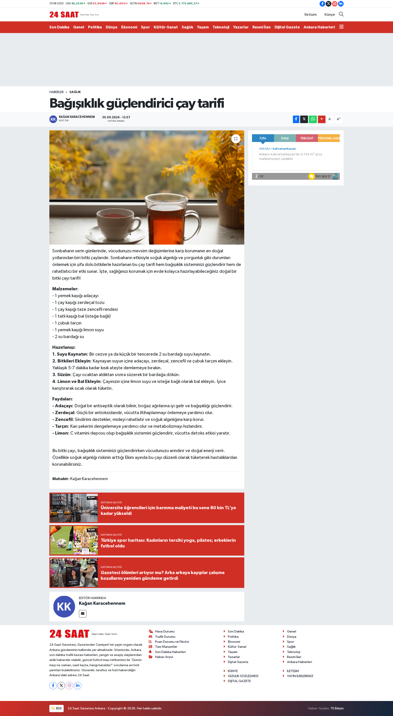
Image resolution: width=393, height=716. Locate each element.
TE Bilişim (337, 708)
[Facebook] (53, 685)
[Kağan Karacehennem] (64, 606)
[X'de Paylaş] (304, 119)
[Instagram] (69, 685)
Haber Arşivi (164, 657)
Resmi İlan (261, 27)
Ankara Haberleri (319, 27)
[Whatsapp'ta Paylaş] (313, 119)
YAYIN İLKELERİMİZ (300, 676)
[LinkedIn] (77, 685)
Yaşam (203, 27)
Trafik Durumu (165, 636)
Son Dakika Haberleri (170, 652)
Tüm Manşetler (166, 646)
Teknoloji (221, 27)
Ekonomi (129, 27)
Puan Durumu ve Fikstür (172, 641)
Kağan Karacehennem (102, 603)
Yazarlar (241, 27)
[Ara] (341, 15)
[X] (61, 685)
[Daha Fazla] (321, 119)
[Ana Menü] (341, 27)
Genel (78, 27)
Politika (95, 27)
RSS (58, 708)
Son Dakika (59, 27)
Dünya (111, 27)
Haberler (56, 92)
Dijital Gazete (287, 27)
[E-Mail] (82, 613)
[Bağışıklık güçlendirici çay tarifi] (146, 187)
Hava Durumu (165, 631)
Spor (145, 27)
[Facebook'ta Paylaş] (296, 119)
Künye (330, 15)
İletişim (311, 15)
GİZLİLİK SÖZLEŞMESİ (243, 676)
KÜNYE (233, 671)
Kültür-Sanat (166, 27)
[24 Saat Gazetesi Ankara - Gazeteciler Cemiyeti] (74, 14)
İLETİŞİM (293, 671)
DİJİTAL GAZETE (239, 681)
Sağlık (187, 27)
